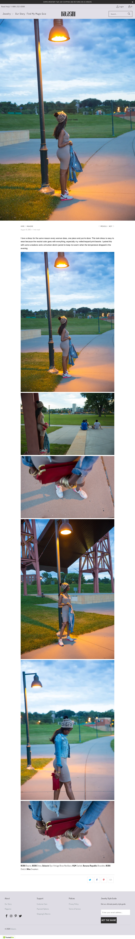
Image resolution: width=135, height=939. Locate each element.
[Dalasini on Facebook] (7, 916)
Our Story (8, 904)
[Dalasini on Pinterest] (16, 916)
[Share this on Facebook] (97, 880)
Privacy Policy (74, 904)
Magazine (8, 909)
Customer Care (42, 904)
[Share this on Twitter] (90, 880)
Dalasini (13, 929)
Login (121, 6)
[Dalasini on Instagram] (11, 916)
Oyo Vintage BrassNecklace (60, 865)
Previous (103, 226)
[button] (8, 14)
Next (110, 226)
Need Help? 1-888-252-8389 (13, 6)
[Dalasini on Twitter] (20, 916)
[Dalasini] (68, 14)
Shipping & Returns (43, 914)
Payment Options (43, 909)
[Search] (129, 14)
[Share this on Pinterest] (104, 880)
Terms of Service (75, 909)
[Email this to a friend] (111, 880)
